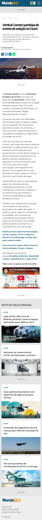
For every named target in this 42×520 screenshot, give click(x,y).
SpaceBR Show (17, 259)
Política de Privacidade (10, 509)
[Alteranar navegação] (39, 3)
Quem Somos (7, 507)
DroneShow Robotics (18, 256)
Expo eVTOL (32, 259)
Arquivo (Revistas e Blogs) (11, 512)
